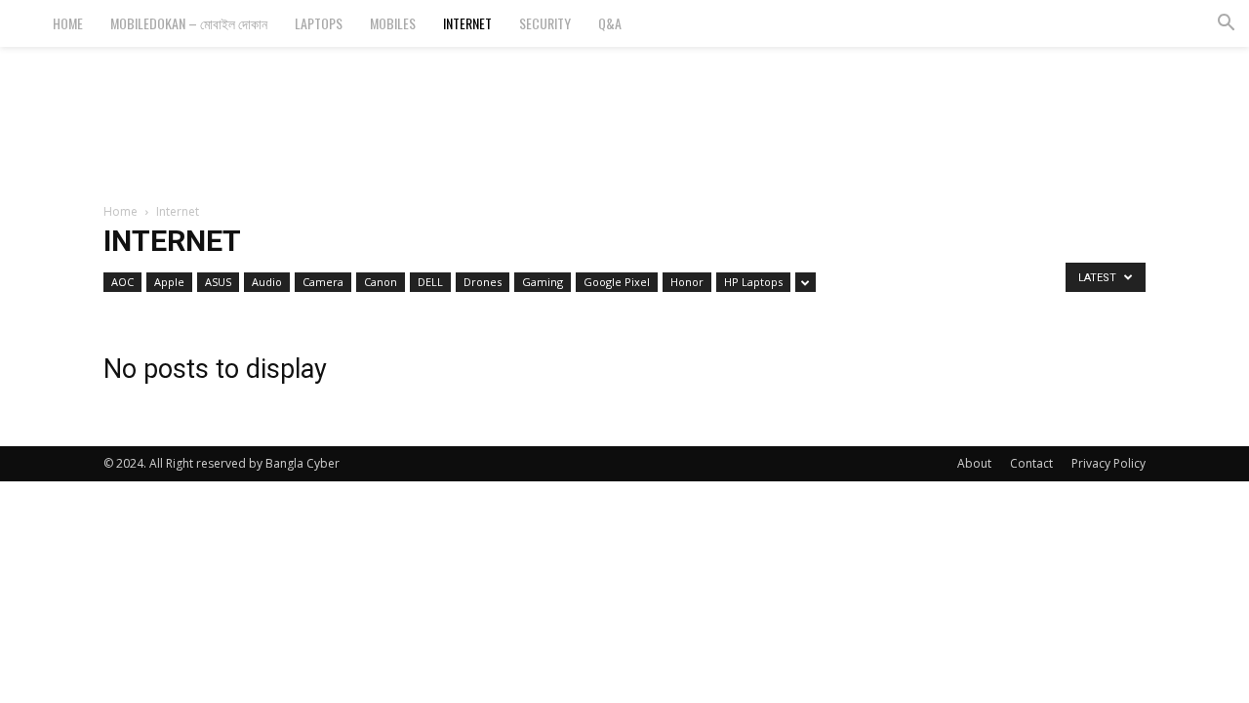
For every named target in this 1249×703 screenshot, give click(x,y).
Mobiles (393, 23)
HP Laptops (753, 281)
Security (545, 23)
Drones (482, 281)
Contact (1031, 463)
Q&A (610, 23)
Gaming (542, 281)
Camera (322, 281)
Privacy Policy (1108, 463)
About (974, 463)
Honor (687, 281)
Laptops (318, 23)
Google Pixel (617, 281)
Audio (267, 281)
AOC (122, 281)
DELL (430, 281)
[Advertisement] (624, 114)
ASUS (218, 281)
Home (68, 23)
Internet (467, 23)
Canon (380, 281)
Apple (169, 281)
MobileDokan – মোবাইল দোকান (188, 23)
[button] (1225, 25)
